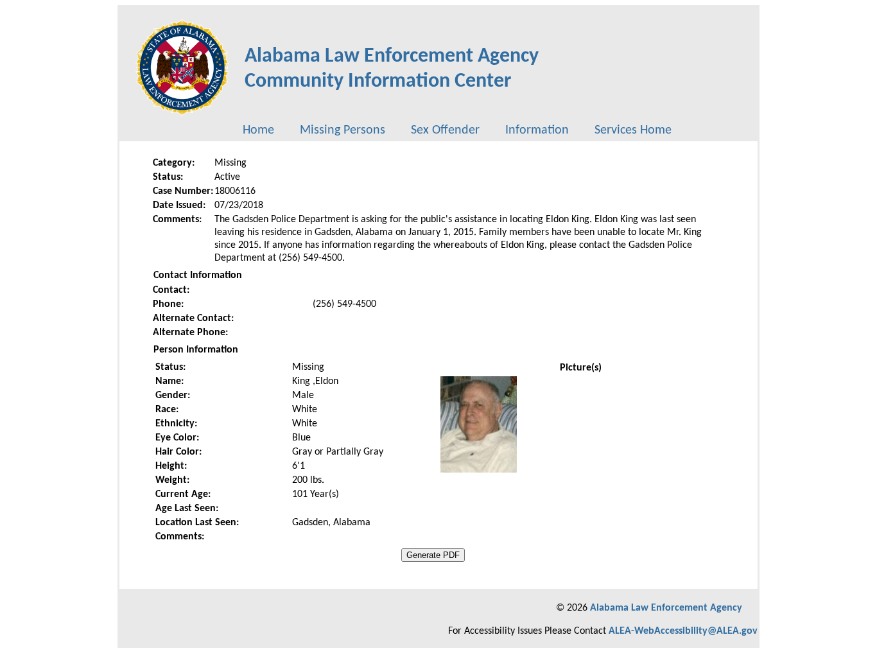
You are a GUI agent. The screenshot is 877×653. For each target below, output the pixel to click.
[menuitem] (258, 130)
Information (537, 130)
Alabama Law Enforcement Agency (666, 608)
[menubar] (457, 130)
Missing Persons (342, 130)
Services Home (633, 130)
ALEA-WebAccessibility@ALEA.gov (683, 631)
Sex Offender (445, 130)
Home (258, 130)
